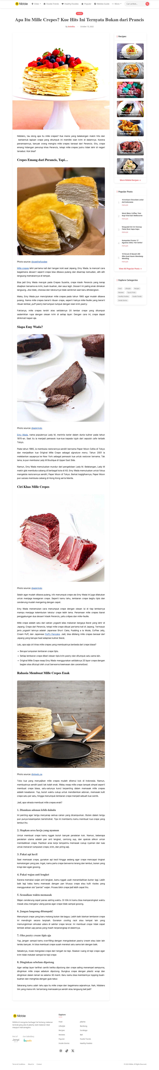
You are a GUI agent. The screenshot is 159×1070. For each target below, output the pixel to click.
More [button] (117, 4)
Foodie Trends (52, 4)
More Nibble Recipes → (130, 180)
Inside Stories (122, 300)
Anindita (71, 26)
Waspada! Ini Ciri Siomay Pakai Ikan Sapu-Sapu (132, 228)
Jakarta (82, 1022)
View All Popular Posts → (130, 268)
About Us (31, 1064)
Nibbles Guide (102, 4)
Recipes (136, 288)
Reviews (121, 292)
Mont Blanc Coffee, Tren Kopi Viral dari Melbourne (132, 214)
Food (120, 288)
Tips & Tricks (131, 292)
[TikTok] (67, 1051)
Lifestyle (128, 288)
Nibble (131, 1064)
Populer (87, 4)
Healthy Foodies (71, 4)
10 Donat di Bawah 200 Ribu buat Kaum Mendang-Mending (132, 256)
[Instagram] (61, 1051)
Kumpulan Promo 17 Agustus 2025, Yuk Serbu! (132, 241)
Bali (81, 1035)
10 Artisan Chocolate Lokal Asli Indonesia (132, 201)
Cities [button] (36, 4)
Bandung (83, 1026)
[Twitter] (73, 1051)
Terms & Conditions (18, 1064)
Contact (39, 1064)
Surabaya (83, 1030)
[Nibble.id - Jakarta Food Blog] (22, 4)
